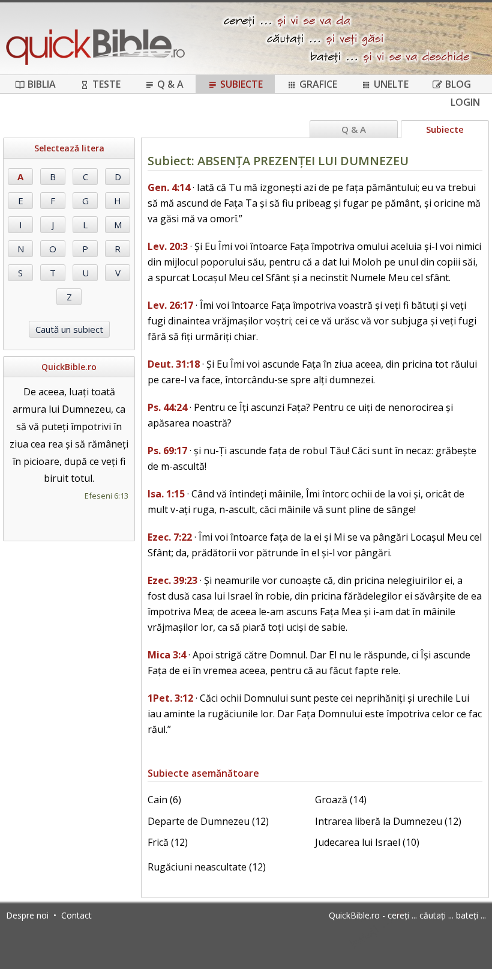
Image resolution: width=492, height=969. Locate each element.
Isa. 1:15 (166, 493)
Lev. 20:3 (168, 246)
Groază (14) (341, 799)
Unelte (391, 84)
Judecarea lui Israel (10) (367, 842)
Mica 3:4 (167, 654)
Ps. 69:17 (167, 450)
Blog (458, 84)
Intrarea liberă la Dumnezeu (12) (388, 821)
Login (465, 102)
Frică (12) (168, 842)
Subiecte (241, 84)
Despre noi (27, 915)
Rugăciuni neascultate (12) (207, 866)
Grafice (318, 84)
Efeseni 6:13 (106, 495)
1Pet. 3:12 (170, 698)
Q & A (170, 84)
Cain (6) (164, 799)
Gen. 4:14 (169, 187)
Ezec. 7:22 (170, 537)
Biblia (42, 84)
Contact (76, 915)
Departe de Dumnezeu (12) (208, 821)
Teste (106, 84)
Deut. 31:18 (174, 364)
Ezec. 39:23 (172, 580)
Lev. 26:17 (170, 305)
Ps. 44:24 (167, 407)
